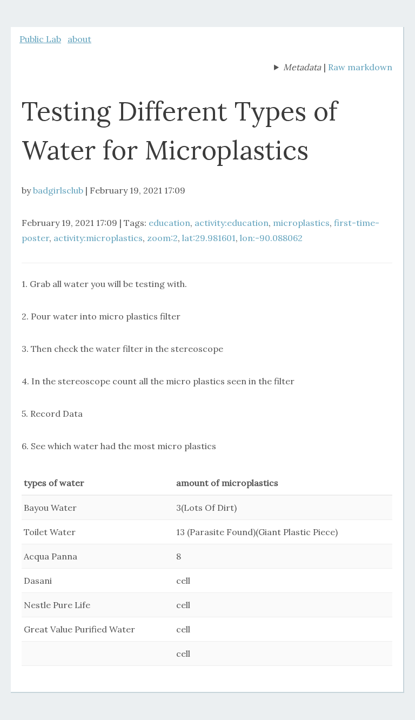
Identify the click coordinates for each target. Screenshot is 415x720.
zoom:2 (162, 237)
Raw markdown (360, 67)
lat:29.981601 (209, 237)
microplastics (301, 222)
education (169, 222)
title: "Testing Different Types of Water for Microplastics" (297, 68)
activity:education (232, 222)
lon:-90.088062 (271, 237)
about (79, 39)
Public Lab (40, 39)
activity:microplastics (98, 237)
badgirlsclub (58, 190)
